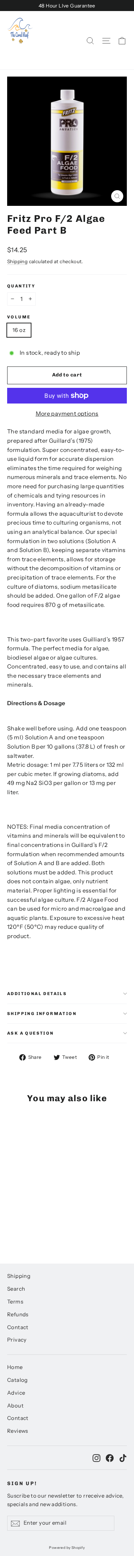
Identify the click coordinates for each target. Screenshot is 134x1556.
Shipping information (41, 1013)
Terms (15, 1302)
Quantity (21, 285)
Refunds (18, 1314)
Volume (18, 316)
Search (16, 1289)
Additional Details (37, 993)
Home (15, 1367)
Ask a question (30, 1033)
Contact (18, 1327)
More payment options (67, 413)
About (15, 1406)
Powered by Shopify (67, 1547)
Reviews (17, 1431)
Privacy (17, 1340)
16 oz (19, 330)
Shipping (17, 261)
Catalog (17, 1380)
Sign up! (22, 1483)
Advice (16, 1393)
